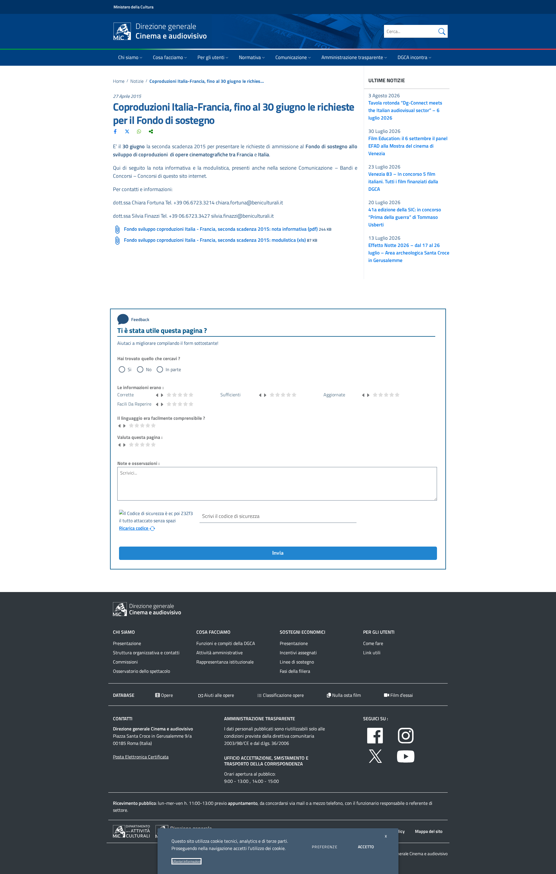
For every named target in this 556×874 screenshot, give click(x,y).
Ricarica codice (134, 528)
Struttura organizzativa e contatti (146, 652)
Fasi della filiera (295, 671)
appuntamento (242, 803)
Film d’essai (401, 695)
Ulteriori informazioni (186, 861)
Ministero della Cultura (133, 7)
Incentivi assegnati (298, 652)
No (148, 369)
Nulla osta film (346, 695)
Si (129, 369)
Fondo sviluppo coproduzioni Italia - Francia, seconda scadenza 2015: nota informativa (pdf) (221, 229)
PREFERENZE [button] (324, 847)
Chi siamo (128, 57)
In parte (173, 369)
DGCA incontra (412, 57)
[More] (151, 131)
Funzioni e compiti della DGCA (225, 643)
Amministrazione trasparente (352, 57)
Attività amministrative (219, 652)
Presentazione (127, 643)
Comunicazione (291, 57)
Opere (166, 695)
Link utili (372, 652)
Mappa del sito (428, 831)
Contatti (122, 718)
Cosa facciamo (168, 57)
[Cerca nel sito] (442, 31)
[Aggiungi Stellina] (162, 394)
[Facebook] (115, 131)
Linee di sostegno (297, 661)
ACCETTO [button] (366, 847)
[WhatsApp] (139, 131)
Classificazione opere (283, 695)
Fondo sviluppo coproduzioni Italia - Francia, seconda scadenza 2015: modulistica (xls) (215, 240)
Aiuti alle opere (218, 695)
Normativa (250, 57)
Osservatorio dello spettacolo (141, 671)
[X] (127, 131)
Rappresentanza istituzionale (225, 661)
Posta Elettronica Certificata (141, 756)
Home (119, 81)
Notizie (137, 81)
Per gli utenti (210, 57)
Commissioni (125, 661)
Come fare (373, 643)
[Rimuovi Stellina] (157, 394)
